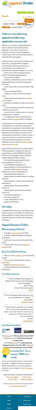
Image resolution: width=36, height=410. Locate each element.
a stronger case (19, 255)
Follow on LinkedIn (26, 379)
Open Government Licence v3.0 (18, 386)
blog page (15, 144)
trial (8, 260)
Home (9, 396)
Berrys (31, 290)
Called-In (19, 169)
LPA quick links (20, 265)
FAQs (9, 404)
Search (30, 20)
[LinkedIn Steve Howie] (32, 379)
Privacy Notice (12, 379)
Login (31, 12)
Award (9, 336)
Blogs (10, 265)
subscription (6, 262)
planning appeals (16, 233)
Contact (9, 408)
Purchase (22, 12)
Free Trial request (27, 368)
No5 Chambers (28, 321)
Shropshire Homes (27, 302)
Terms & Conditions (12, 377)
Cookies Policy (26, 377)
